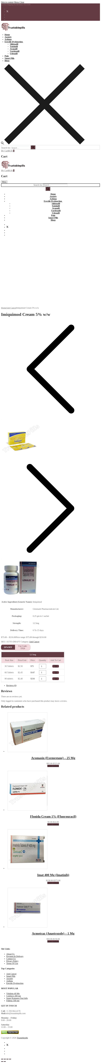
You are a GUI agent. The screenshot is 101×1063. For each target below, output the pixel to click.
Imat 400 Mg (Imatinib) (53, 875)
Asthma (9, 981)
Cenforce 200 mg (13, 996)
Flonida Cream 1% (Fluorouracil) (53, 816)
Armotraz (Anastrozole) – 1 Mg (53, 933)
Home (3, 308)
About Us (10, 954)
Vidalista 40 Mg (13, 993)
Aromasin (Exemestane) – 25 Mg (53, 758)
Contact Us (11, 959)
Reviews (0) (11, 685)
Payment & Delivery (14, 956)
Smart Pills (10, 976)
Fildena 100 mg (12, 1001)
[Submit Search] (48, 189)
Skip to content (7, 2)
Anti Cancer (11, 308)
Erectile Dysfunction (14, 983)
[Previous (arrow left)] (2, 1061)
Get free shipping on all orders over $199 (15, 5)
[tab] (53, 685)
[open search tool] (43, 144)
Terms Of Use (12, 963)
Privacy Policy (12, 961)
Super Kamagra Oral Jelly (17, 998)
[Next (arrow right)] (5, 1061)
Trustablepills (22, 1038)
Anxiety (9, 978)
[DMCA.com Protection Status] (10, 1033)
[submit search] (33, 147)
